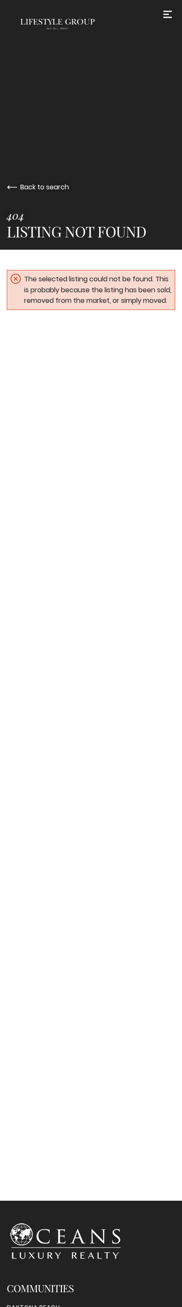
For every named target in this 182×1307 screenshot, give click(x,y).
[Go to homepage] (91, 23)
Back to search (44, 187)
